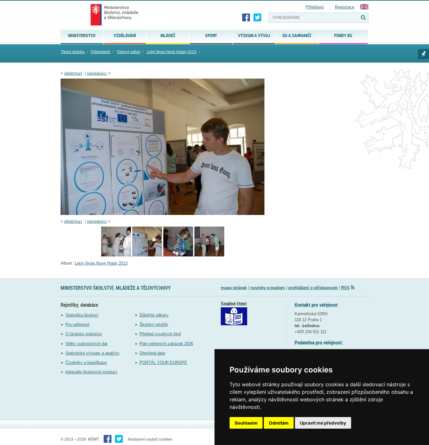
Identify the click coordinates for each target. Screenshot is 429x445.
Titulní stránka (72, 52)
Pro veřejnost (77, 324)
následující (97, 73)
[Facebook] (246, 18)
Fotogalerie (100, 52)
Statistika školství (81, 315)
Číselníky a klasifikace (86, 362)
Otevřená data (152, 353)
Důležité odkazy (154, 315)
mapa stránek (234, 287)
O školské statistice (83, 334)
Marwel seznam (423, 54)
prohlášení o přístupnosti (313, 287)
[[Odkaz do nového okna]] (234, 323)
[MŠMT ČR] (114, 14)
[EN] (364, 8)
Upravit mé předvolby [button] (323, 423)
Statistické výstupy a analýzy (92, 353)
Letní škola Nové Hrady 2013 (171, 52)
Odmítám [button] (279, 423)
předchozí (73, 73)
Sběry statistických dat (86, 343)
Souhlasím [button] (246, 423)
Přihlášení (315, 7)
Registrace (344, 7)
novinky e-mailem (267, 287)
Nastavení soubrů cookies (150, 439)
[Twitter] (257, 18)
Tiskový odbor (128, 52)
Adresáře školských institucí (91, 372)
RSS (345, 287)
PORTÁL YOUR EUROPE (163, 362)
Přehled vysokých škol (160, 334)
